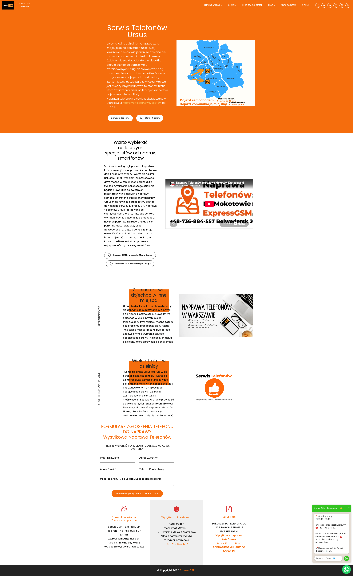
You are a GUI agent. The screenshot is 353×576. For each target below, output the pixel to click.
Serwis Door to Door (229, 543)
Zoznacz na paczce (124, 520)
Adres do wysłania (124, 517)
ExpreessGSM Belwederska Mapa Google (132, 255)
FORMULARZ (229, 517)
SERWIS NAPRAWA (212, 5)
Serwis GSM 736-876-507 (27, 5)
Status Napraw (152, 118)
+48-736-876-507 (176, 544)
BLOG (270, 5)
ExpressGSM (187, 570)
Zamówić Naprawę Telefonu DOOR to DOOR (137, 493)
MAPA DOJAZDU (288, 5)
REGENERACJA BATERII (252, 5)
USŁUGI (231, 5)
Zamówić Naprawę (120, 118)
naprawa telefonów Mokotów (142, 103)
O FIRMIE (305, 5)
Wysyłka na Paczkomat (176, 517)
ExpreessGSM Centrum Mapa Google (133, 263)
